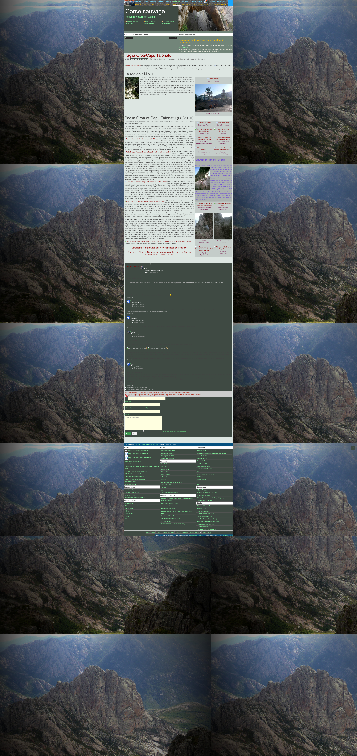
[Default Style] (194, 9)
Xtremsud (163, 487)
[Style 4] (209, 9)
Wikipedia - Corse (130, 495)
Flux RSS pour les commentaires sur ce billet (140, 389)
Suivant (173, 38)
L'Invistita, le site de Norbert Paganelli (136, 471)
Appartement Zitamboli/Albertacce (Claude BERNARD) (177, 498)
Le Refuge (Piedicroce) (203, 495)
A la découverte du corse (132, 492)
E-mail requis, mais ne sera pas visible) (135, 408)
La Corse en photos (130, 484)
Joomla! (200, 535)
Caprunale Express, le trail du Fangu (171, 482)
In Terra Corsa (165, 477)
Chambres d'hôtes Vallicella (169, 516)
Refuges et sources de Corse (133, 461)
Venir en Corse (201, 450)
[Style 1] (198, 9)
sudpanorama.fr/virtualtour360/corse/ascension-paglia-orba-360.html (203, 283)
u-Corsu (127, 516)
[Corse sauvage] (129, 2)
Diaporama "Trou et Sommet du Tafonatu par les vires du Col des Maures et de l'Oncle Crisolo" (159, 253)
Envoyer (128, 434)
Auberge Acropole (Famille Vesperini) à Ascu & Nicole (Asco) (176, 512)
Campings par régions (167, 456)
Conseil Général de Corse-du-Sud (135, 479)
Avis (198, 484)
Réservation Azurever (203, 511)
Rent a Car (200, 476)
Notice (209, 532)
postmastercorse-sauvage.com (154, 270)
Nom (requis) (127, 401)
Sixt (198, 471)
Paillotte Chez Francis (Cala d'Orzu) (207, 492)
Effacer (134, 434)
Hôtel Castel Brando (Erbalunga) (206, 529)
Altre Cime (164, 466)
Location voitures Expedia (204, 469)
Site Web (126, 414)
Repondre (130, 297)
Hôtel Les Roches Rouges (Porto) (207, 519)
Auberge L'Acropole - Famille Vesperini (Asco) (210, 498)
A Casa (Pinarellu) (202, 490)
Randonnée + (186, 2)
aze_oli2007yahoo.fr (138, 320)
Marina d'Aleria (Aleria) (167, 458)
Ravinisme (153, 2)
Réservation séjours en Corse (205, 514)
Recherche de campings (168, 450)
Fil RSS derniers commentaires (168, 22)
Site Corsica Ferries (203, 461)
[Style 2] (202, 9)
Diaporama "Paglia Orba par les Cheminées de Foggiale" (159, 247)
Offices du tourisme (130, 482)
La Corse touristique (131, 464)
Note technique (221, 2)
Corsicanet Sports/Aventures (169, 492)
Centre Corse (154, 444)
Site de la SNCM (202, 458)
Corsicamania (129, 508)
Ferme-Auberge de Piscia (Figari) (170, 518)
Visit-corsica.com (130, 519)
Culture (200, 2)
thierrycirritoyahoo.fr (138, 304)
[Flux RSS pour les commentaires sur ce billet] (150, 264)
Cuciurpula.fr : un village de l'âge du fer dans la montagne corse (142, 467)
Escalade (160, 2)
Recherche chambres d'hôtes (169, 503)
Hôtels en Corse (201, 508)
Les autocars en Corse (203, 466)
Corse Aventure (165, 474)
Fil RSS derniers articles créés (132, 22)
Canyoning (168, 2)
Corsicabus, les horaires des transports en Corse (211, 453)
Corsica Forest (165, 469)
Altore (162, 490)
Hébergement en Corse (168, 508)
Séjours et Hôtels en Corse (205, 506)
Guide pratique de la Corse (133, 506)
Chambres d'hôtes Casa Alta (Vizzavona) (173, 524)
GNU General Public (228, 535)
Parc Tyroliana (165, 464)
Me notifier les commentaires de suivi (174, 431)
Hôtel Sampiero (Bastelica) (205, 527)
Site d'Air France (202, 456)
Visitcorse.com (129, 513)
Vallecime (163, 479)
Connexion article (184, 47)
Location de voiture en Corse (205, 474)
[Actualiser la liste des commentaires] (149, 264)
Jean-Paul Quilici (166, 485)
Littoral (194, 2)
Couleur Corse (165, 472)
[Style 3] (205, 9)
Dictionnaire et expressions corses (135, 497)
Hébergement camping (167, 453)
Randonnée (176, 2)
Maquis (146, 2)
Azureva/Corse (129, 503)
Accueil (138, 2)
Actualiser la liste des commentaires (137, 387)
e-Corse (127, 511)
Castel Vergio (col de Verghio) (205, 500)
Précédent (128, 38)
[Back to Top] (353, 448)
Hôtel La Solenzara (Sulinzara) (206, 524)
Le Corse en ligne (130, 490)
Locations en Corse (166, 506)
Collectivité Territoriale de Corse (134, 474)
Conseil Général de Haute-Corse (134, 476)
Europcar (199, 482)
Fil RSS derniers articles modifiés (150, 22)
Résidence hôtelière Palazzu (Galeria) (208, 521)
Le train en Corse (202, 463)
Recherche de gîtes (166, 501)
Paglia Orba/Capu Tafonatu (148, 55)
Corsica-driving (201, 479)
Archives (213, 2)
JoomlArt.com (193, 535)
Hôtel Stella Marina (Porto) (205, 516)
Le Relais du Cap (166, 521)
